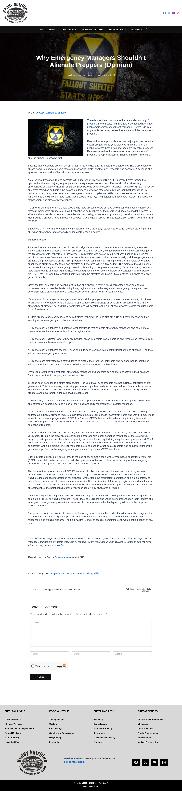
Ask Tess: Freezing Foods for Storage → (138, 590)
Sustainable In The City (104, 738)
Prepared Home (116, 30)
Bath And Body (12, 738)
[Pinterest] (178, 13)
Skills (96, 573)
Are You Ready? (145, 729)
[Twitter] (169, 13)
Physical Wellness (13, 724)
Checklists (143, 724)
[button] (136, 762)
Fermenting (54, 742)
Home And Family (13, 742)
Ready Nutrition (62, 557)
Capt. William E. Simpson (53, 112)
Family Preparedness (148, 733)
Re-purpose (99, 733)
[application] (56, 30)
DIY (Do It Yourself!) (102, 729)
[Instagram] (173, 13)
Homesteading (100, 724)
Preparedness (58, 573)
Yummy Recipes (57, 719)
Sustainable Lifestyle (92, 30)
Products (97, 742)
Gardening (98, 719)
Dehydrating (55, 738)
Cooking (53, 724)
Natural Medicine (13, 733)
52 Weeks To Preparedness (150, 719)
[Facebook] (164, 13)
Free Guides (136, 30)
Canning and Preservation (61, 733)
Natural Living (47, 30)
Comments (87, 75)
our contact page (74, 761)
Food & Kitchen (68, 30)
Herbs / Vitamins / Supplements (19, 729)
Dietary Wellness (13, 719)
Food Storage (55, 729)
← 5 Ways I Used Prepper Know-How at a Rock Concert (55, 590)
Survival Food (144, 738)
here (63, 545)
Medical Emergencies (148, 742)
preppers (92, 123)
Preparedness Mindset (79, 573)
